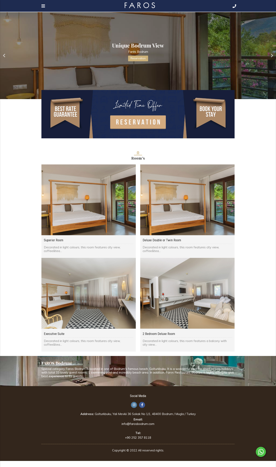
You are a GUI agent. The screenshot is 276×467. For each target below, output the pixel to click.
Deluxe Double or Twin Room (162, 240)
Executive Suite (54, 334)
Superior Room (53, 240)
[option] (138, 55)
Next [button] (272, 56)
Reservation (138, 58)
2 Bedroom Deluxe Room (159, 334)
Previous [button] (4, 56)
